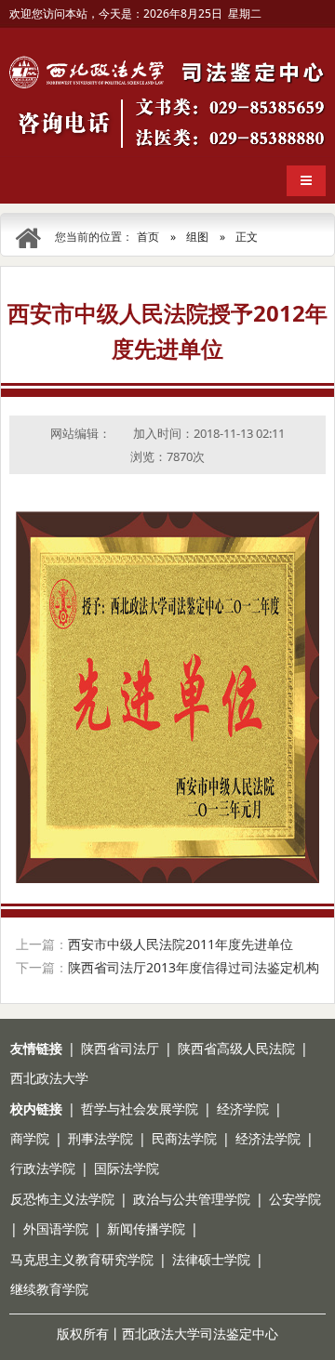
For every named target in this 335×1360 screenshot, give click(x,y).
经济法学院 (268, 1138)
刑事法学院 (100, 1138)
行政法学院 (42, 1168)
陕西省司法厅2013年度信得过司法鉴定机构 (193, 967)
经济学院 (243, 1108)
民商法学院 (184, 1138)
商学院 (29, 1138)
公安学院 (295, 1199)
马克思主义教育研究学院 (82, 1259)
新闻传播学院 (146, 1228)
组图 (197, 236)
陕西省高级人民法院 (236, 1048)
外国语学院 (55, 1228)
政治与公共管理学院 (191, 1199)
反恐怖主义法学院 (62, 1199)
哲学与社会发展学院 (139, 1108)
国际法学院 (126, 1168)
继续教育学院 (49, 1289)
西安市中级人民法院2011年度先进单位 (180, 944)
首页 (148, 236)
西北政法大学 (49, 1078)
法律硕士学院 (211, 1259)
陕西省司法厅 (120, 1048)
